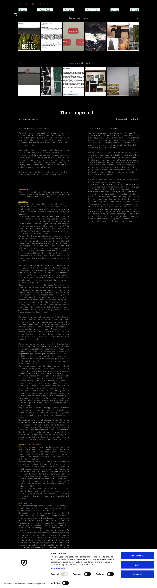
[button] (29, 36)
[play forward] (135, 36)
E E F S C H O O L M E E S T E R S (64, 4)
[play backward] (21, 36)
